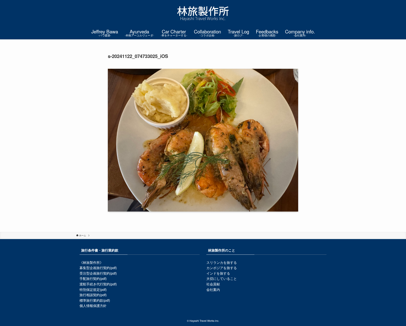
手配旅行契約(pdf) (93, 278)
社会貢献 (213, 284)
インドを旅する (218, 273)
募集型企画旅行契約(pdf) (98, 267)
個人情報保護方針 (93, 305)
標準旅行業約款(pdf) (95, 300)
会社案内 (213, 289)
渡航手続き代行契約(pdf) (98, 284)
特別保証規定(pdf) (93, 289)
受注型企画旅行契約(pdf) (98, 273)
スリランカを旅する (221, 262)
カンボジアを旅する (221, 267)
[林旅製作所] (203, 13)
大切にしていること (221, 278)
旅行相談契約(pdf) (93, 294)
